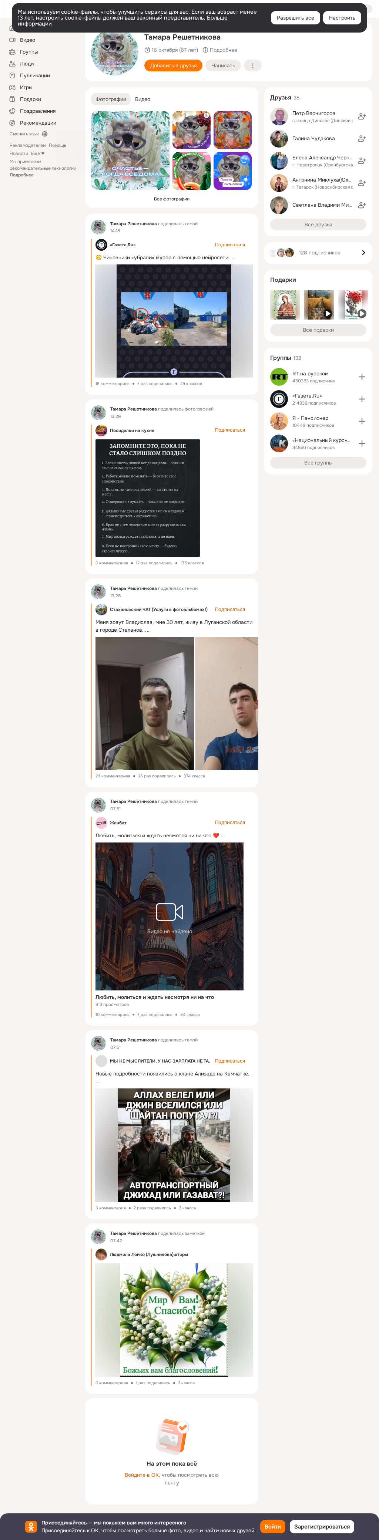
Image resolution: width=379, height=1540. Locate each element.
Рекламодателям (28, 145)
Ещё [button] (35, 153)
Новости (19, 153)
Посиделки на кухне (132, 430)
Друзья (280, 97)
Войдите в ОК (142, 1475)
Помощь (57, 145)
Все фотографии (172, 199)
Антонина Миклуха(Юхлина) (327, 179)
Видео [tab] (142, 99)
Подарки (283, 280)
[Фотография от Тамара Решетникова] (114, 51)
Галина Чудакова (313, 138)
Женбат (118, 823)
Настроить (342, 17)
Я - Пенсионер (310, 418)
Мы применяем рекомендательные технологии (43, 168)
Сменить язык (24, 134)
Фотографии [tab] (110, 99)
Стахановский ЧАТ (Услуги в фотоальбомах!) (159, 609)
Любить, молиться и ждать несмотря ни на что (154, 997)
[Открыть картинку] (144, 703)
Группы (280, 358)
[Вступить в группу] (362, 376)
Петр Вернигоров (313, 113)
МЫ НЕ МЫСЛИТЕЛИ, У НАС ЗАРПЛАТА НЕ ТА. (160, 1061)
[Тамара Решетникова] (98, 227)
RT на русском (310, 373)
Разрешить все (295, 17)
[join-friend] (362, 116)
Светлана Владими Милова (326, 205)
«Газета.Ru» (122, 245)
